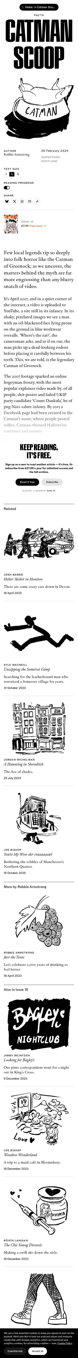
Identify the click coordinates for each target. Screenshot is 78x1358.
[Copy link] (37, 201)
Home (29, 7)
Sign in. (51, 491)
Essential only (15, 1351)
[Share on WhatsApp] (22, 201)
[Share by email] (30, 201)
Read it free (27, 482)
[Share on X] (14, 201)
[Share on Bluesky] (7, 201)
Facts (39, 15)
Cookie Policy (64, 1343)
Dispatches (50, 157)
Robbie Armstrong (17, 154)
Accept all (37, 1351)
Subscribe (52, 482)
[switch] (7, 187)
